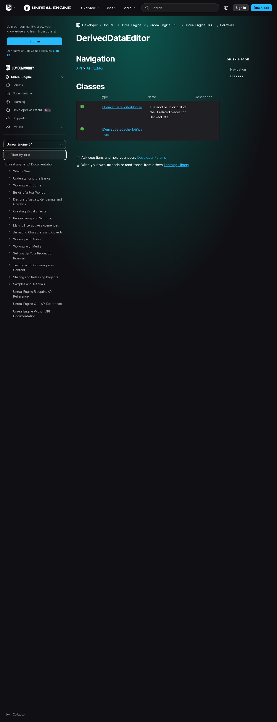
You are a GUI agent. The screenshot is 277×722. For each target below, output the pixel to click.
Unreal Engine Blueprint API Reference (32, 294)
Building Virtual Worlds (29, 192)
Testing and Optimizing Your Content (33, 267)
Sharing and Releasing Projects (35, 277)
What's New (21, 171)
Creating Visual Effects (30, 211)
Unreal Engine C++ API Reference (37, 304)
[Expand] (9, 171)
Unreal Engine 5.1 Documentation (29, 164)
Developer (90, 25)
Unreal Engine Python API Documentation (31, 313)
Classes (236, 76)
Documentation (109, 25)
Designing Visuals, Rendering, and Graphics (37, 201)
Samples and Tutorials (29, 284)
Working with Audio (27, 239)
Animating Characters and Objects (38, 232)
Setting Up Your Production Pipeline (33, 255)
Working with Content (29, 185)
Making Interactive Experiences (36, 225)
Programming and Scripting (32, 218)
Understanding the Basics (31, 178)
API (79, 68)
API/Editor (95, 68)
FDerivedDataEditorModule (122, 107)
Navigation (238, 69)
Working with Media (27, 246)
